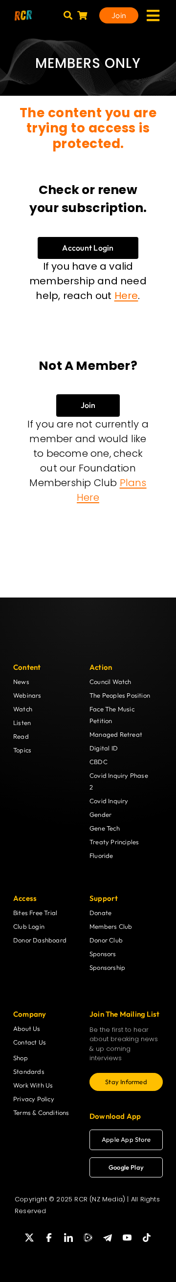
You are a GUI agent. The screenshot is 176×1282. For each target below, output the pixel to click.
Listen (22, 722)
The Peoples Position (119, 695)
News (21, 681)
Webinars (27, 695)
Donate (100, 913)
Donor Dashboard (39, 940)
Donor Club (106, 940)
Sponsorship (107, 967)
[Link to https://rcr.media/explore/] (68, 15)
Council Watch (110, 681)
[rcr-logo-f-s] (23, 14)
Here (126, 295)
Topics (22, 750)
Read (21, 736)
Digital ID (103, 748)
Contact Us (29, 1042)
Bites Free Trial (35, 913)
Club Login (28, 926)
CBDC (98, 762)
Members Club (110, 926)
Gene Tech (104, 828)
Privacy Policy (33, 1099)
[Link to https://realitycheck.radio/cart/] (82, 15)
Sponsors (102, 954)
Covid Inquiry (109, 801)
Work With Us (33, 1085)
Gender (100, 814)
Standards (28, 1071)
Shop (20, 1058)
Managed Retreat (115, 734)
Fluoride (101, 855)
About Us (27, 1028)
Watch (22, 709)
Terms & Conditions (41, 1112)
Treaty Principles (114, 842)
